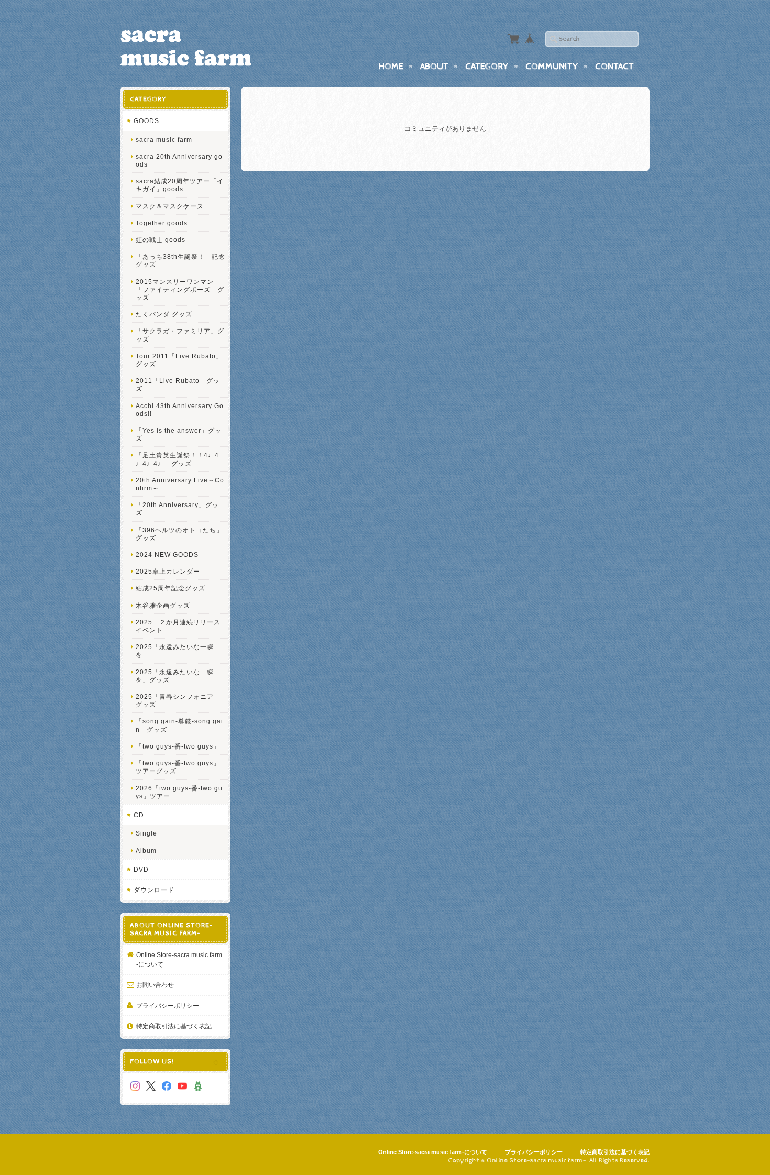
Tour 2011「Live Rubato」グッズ (179, 360)
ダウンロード (154, 889)
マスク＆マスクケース (170, 206)
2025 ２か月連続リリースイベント (178, 626)
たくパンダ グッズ (164, 314)
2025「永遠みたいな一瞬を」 (175, 650)
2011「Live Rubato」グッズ (178, 384)
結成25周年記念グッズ (170, 588)
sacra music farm (164, 139)
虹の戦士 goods (160, 239)
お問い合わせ (155, 984)
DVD (141, 869)
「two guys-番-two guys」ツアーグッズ (178, 767)
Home (390, 66)
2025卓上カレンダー (168, 571)
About (434, 66)
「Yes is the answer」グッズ (179, 434)
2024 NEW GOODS (167, 554)
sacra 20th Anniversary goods (179, 160)
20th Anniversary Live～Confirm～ (180, 484)
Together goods (162, 222)
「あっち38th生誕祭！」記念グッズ (180, 260)
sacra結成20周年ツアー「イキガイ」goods (180, 185)
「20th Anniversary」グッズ (177, 508)
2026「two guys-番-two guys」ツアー (179, 792)
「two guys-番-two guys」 (178, 746)
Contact (614, 66)
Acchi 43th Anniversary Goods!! (180, 409)
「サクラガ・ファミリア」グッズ (180, 334)
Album (146, 850)
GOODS (146, 120)
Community (551, 66)
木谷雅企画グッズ (163, 605)
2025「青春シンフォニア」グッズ (178, 700)
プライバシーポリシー (167, 1005)
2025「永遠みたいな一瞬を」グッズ (175, 675)
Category (487, 66)
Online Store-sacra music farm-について (179, 959)
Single (146, 833)
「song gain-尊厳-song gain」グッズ (179, 725)
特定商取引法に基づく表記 (174, 1026)
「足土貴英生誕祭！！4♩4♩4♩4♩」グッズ (177, 459)
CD (139, 814)
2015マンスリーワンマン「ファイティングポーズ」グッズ (180, 289)
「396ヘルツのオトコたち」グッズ (179, 533)
